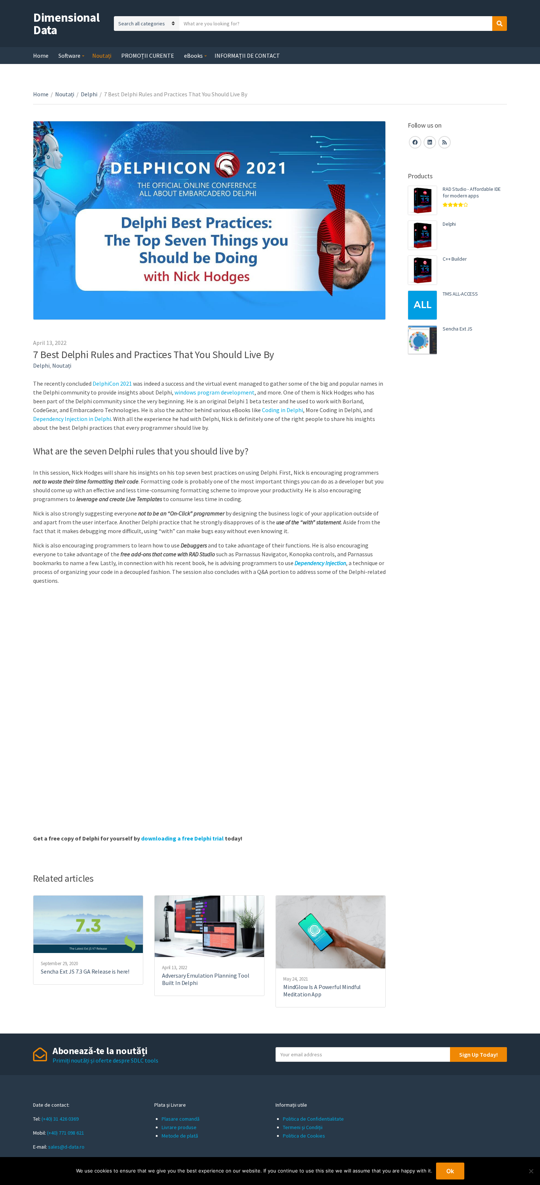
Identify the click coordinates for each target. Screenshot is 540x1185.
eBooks (193, 55)
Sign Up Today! (478, 1054)
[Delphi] (422, 235)
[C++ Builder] (422, 270)
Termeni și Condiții (303, 1127)
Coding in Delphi (282, 410)
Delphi (89, 94)
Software (69, 55)
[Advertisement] (457, 487)
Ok (450, 1171)
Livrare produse (179, 1127)
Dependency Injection (320, 563)
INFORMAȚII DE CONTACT (247, 55)
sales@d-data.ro (66, 1146)
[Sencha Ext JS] (422, 340)
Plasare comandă (180, 1119)
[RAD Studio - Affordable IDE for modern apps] (422, 200)
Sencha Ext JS (457, 328)
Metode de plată (180, 1135)
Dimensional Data (66, 24)
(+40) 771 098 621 (65, 1132)
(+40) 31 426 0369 (60, 1119)
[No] (530, 1171)
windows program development (214, 392)
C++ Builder (455, 259)
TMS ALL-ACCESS (460, 293)
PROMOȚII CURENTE (147, 55)
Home (40, 55)
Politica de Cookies (304, 1135)
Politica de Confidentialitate (313, 1119)
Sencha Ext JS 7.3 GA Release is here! (85, 971)
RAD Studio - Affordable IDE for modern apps (472, 192)
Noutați (101, 55)
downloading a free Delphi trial (182, 838)
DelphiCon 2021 (112, 383)
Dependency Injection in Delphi (72, 418)
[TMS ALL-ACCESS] (422, 305)
